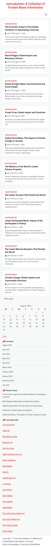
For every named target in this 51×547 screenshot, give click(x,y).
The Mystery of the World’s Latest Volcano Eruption (21, 168)
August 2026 (7, 345)
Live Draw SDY (8, 424)
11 (10, 319)
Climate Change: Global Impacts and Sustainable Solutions (22, 279)
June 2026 (6, 354)
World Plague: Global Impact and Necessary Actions (21, 57)
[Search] (46, 15)
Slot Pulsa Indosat (10, 525)
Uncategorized (11, 24)
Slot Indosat (7, 495)
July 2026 (5, 349)
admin (9, 33)
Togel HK (6, 430)
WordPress (35, 544)
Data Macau (7, 466)
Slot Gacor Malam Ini (11, 519)
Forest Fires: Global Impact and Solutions (25, 112)
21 (30, 322)
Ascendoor (14, 544)
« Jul (4, 336)
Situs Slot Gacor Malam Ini (13, 513)
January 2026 (7, 376)
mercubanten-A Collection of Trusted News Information (25, 5)
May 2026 (6, 358)
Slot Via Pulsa (8, 448)
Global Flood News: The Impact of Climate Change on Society (25, 139)
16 (43, 319)
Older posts (8, 298)
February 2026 (7, 371)
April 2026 (6, 363)
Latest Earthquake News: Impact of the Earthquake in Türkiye (24, 222)
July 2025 (5, 385)
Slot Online (7, 489)
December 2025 (8, 380)
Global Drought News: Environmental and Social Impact (25, 85)
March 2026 (7, 367)
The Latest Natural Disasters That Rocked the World (25, 250)
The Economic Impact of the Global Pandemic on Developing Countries (22, 28)
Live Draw (6, 483)
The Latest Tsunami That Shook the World (25, 195)
